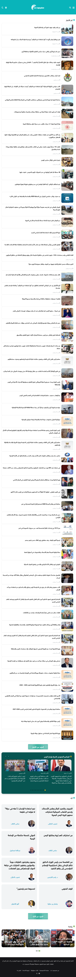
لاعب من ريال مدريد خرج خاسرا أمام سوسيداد (14, 942)
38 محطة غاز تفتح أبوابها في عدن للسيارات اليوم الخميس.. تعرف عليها (40, 172)
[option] (61, 772)
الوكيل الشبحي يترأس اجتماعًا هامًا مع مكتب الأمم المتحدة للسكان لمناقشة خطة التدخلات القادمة (32, 244)
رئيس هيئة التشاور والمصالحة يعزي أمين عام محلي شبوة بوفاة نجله (40, 721)
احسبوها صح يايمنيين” (26, 888)
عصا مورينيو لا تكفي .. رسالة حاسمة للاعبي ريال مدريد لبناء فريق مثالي (38, 941)
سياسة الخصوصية (44, 970)
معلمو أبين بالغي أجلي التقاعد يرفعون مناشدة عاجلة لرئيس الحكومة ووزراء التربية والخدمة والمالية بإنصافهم (32, 443)
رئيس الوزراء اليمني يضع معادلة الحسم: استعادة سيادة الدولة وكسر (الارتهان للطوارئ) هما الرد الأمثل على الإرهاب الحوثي (31, 431)
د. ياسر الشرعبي (52, 877)
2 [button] (43, 790)
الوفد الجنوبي (67, 888)
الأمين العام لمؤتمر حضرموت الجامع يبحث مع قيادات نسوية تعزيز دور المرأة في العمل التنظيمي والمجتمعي (32, 696)
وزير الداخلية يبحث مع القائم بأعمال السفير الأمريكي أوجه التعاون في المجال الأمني (36, 479)
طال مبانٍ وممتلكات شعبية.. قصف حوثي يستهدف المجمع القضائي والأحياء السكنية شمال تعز (33, 274)
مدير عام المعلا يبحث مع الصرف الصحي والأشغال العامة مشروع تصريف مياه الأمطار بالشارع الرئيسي (33, 515)
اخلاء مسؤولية (34, 970)
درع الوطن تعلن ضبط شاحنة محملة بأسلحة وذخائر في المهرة (42, 220)
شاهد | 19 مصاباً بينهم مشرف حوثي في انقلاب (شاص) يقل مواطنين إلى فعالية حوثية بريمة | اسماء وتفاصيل (33, 147)
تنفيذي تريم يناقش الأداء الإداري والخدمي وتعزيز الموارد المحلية (42, 564)
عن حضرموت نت (54, 970)
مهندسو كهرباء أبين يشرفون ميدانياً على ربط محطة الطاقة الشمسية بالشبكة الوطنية (36, 407)
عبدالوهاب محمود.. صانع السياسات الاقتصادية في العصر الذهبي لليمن (39, 395)
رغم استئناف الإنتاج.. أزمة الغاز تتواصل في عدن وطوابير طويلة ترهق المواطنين (37, 184)
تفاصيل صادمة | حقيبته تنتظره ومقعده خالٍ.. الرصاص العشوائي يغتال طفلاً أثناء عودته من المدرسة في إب (31, 576)
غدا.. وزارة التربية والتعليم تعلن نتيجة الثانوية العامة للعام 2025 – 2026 (39, 684)
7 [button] (35, 790)
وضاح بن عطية (53, 904)
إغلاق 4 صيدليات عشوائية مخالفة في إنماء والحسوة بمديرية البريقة (41, 298)
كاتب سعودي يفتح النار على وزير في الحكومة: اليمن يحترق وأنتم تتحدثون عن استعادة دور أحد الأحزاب (33, 588)
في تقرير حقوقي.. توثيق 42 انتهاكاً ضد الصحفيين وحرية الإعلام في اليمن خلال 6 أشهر (35, 491)
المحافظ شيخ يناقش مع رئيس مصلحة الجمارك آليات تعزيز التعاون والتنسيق (38, 334)
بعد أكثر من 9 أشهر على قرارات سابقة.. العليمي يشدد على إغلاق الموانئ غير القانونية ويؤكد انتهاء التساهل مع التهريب (32, 135)
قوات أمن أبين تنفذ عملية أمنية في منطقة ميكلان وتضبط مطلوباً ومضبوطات (37, 111)
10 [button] (30, 790)
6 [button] (37, 790)
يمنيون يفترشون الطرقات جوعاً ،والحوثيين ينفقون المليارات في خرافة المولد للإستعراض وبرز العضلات (19, 865)
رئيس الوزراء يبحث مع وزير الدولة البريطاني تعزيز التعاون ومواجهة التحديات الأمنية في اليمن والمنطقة (34, 383)
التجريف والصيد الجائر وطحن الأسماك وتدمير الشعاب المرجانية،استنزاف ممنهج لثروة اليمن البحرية (57, 811)
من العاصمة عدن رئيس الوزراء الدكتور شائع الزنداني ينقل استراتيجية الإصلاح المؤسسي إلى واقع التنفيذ (57, 865)
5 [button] (38, 790)
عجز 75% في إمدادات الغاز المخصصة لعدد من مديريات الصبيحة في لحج (39, 528)
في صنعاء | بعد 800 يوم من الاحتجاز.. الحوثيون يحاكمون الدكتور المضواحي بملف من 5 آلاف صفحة (31, 467)
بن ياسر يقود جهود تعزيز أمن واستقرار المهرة (47, 27)
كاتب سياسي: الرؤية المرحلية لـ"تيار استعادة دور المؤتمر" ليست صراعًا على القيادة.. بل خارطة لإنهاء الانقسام (32, 87)
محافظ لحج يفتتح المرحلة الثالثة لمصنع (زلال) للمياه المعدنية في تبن (40, 503)
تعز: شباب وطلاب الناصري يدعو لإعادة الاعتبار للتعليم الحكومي (42, 75)
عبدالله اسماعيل (15, 850)
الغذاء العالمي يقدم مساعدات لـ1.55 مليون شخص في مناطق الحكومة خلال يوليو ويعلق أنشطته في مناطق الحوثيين (39, 255)
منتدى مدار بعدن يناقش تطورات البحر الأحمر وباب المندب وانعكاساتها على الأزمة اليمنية (35, 455)
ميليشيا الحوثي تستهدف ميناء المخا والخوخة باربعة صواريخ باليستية (41, 419)
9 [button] (32, 790)
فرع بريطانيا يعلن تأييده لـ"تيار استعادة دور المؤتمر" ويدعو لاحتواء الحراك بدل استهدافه (35, 39)
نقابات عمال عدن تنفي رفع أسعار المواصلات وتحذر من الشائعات (41, 612)
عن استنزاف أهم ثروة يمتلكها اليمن (58, 835)
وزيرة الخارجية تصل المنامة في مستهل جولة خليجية (45, 733)
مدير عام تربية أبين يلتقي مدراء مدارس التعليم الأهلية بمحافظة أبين (41, 51)
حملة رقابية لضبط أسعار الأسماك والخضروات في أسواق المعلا (42, 552)
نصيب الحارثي (52, 823)
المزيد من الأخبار (38, 746)
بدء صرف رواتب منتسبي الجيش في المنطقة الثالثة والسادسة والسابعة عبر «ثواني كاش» (35, 196)
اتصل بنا (19, 970)
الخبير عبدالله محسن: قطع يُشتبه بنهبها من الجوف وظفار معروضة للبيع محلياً (51, 264)
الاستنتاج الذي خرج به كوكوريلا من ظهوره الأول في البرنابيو (63, 941)
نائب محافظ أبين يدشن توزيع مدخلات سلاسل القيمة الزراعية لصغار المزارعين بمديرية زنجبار (38, 778)
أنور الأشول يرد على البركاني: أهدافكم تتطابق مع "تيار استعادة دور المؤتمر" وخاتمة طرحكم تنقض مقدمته (32, 286)
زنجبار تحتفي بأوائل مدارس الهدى (50, 160)
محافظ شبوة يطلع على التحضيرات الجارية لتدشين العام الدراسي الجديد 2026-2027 (36, 709)
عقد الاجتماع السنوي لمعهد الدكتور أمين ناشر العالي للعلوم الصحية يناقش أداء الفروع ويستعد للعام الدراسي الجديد (32, 636)
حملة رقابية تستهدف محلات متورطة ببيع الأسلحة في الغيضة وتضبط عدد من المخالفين (35, 672)
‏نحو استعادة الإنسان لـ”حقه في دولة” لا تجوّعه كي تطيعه (20, 809)
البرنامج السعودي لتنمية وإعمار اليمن (56, 756)
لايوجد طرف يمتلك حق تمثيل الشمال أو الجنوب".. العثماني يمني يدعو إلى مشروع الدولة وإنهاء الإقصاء (33, 63)
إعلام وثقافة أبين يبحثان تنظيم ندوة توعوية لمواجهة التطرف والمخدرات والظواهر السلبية (34, 624)
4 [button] (40, 790)
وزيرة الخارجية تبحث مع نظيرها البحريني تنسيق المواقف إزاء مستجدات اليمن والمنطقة (35, 648)
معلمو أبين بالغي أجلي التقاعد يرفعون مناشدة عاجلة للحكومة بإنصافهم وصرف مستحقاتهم (34, 359)
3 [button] (36, 950)
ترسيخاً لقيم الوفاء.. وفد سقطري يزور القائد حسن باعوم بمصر (42, 540)
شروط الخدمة (26, 970)
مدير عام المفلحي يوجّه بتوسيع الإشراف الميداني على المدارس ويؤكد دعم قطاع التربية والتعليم (33, 322)
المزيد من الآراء (38, 916)
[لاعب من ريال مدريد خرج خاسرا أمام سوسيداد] (14, 938)
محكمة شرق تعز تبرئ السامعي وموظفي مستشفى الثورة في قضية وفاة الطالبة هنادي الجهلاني (32, 99)
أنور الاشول (15, 904)
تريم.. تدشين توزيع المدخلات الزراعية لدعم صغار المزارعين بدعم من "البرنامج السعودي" (15, 778)
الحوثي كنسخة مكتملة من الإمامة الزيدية (21, 836)
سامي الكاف (15, 823)
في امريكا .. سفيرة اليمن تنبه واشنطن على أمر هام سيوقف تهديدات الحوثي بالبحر (36, 310)
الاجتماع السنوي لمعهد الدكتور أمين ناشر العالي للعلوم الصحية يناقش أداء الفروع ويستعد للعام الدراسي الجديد (33, 600)
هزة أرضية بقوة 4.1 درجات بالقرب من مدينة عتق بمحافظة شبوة (41, 123)
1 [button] (45, 790)
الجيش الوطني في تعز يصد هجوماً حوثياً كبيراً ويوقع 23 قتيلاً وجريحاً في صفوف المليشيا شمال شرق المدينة (32, 208)
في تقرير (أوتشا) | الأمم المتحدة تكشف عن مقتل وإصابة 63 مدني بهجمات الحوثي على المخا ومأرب (31, 371)
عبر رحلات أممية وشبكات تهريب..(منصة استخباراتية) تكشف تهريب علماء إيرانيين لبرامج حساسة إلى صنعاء (31, 346)
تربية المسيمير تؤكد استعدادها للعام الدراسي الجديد (45, 232)
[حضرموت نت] (38, 7)
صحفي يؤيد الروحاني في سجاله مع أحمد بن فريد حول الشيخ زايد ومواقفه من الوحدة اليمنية (34, 660)
